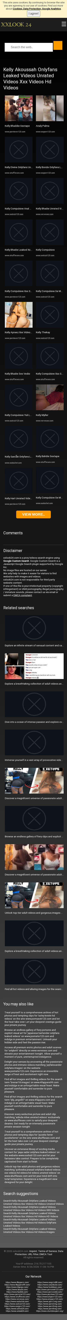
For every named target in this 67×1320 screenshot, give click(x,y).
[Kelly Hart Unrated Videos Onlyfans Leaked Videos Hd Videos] (19, 492)
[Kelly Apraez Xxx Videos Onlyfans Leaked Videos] (19, 326)
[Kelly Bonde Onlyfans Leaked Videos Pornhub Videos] (50, 161)
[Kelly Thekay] (50, 326)
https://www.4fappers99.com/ (17, 1285)
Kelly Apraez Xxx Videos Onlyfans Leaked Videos (32, 332)
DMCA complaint (22, 595)
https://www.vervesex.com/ (17, 1299)
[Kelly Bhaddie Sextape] (19, 120)
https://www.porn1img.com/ (50, 1301)
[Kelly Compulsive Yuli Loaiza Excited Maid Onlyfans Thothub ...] (19, 409)
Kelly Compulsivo (45, 249)
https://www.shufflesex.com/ (17, 1297)
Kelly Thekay (43, 332)
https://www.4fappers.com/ (17, 1282)
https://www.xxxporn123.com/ (17, 1306)
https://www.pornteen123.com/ (49, 1294)
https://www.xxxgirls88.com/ (49, 1282)
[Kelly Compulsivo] (50, 244)
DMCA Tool (45, 1254)
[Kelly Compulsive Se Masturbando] (50, 285)
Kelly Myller (42, 415)
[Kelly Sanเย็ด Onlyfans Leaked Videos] (19, 450)
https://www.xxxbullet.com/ (17, 1301)
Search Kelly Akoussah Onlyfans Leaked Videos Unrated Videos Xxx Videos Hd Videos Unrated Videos (33, 1202)
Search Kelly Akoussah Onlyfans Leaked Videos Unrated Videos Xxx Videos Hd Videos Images (29, 1230)
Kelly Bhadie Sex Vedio (17, 373)
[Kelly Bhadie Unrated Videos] (50, 202)
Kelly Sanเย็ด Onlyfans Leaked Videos (25, 456)
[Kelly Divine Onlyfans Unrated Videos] (19, 161)
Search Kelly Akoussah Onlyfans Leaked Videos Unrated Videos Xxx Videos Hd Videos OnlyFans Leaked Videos (29, 1222)
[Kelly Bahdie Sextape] (50, 450)
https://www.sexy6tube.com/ (49, 1285)
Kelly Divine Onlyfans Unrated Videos (25, 167)
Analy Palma (42, 125)
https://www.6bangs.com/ (17, 1287)
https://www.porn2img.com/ (50, 1304)
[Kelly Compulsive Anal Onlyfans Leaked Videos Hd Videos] (19, 202)
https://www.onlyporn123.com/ (49, 1299)
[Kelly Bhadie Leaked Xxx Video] (19, 244)
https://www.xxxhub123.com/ (17, 1304)
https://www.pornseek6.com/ (49, 1292)
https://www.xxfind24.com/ (17, 1308)
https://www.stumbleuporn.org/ (49, 1311)
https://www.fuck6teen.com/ (50, 1287)
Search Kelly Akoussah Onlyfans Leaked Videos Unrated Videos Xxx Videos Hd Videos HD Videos (30, 1215)
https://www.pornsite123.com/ (17, 1294)
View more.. (33, 514)
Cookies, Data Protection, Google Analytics (37, 8)
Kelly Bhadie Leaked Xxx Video (22, 249)
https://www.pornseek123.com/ (49, 1289)
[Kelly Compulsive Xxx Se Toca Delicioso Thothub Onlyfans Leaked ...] (19, 285)
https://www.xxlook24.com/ (17, 1311)
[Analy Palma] (50, 120)
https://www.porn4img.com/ (50, 1308)
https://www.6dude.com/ (17, 1289)
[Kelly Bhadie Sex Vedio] (19, 368)
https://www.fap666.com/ (17, 1292)
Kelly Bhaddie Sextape (17, 125)
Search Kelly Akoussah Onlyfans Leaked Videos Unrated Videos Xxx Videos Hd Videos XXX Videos (31, 1208)
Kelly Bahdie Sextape (47, 456)
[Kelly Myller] (50, 409)
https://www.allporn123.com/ (49, 1297)
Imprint (33, 1251)
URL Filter (33, 1254)
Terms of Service (47, 1251)
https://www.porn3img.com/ (50, 1306)
